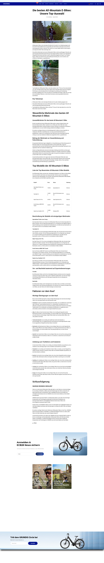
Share (35, 423)
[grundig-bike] (6, 3)
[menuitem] (37, 3)
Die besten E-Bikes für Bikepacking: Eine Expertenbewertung (41, 483)
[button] (91, 4)
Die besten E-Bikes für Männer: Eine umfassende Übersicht (61, 483)
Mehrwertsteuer (66, 549)
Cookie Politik (66, 551)
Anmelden (33, 543)
